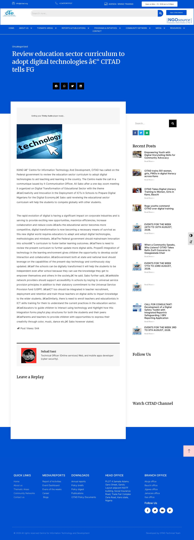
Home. (12, 28)
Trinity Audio (47, 116)
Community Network (136, 28)
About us (23, 28)
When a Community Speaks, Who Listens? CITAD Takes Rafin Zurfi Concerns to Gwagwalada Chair (159, 248)
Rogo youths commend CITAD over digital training (159, 207)
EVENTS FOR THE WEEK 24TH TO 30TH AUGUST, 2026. (158, 227)
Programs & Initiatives (105, 28)
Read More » (149, 161)
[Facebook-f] (148, 510)
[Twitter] (155, 510)
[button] (26, 28)
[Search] (173, 123)
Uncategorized (20, 46)
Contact (97, 31)
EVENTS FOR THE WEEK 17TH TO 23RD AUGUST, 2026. (157, 266)
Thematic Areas (45, 28)
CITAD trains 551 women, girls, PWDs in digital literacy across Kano (160, 173)
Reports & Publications (74, 28)
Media (158, 28)
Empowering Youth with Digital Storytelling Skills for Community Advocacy (159, 155)
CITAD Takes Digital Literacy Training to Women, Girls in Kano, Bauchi (160, 192)
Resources (175, 28)
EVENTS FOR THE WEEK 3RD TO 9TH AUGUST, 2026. (160, 329)
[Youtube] (162, 510)
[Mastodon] (170, 510)
